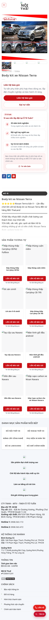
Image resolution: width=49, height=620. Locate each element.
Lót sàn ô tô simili (12, 311)
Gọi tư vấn (24, 104)
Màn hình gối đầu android (36, 356)
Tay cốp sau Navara (13, 355)
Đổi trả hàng (9, 594)
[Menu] (4, 5)
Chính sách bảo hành (12, 609)
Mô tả (5, 193)
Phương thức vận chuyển (14, 604)
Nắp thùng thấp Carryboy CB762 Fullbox (12, 270)
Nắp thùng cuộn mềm (36, 268)
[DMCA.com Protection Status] (8, 578)
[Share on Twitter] (9, 176)
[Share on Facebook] (4, 176)
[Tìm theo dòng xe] (40, 614)
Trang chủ (7, 71)
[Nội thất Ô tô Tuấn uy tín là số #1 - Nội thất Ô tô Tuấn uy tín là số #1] (24, 6)
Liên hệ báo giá (24, 98)
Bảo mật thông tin (11, 589)
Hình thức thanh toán (12, 599)
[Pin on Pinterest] (14, 176)
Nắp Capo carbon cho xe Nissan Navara (36, 399)
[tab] (24, 193)
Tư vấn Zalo (26, 166)
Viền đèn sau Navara (12, 398)
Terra (17, 71)
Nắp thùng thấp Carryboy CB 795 (36, 312)
